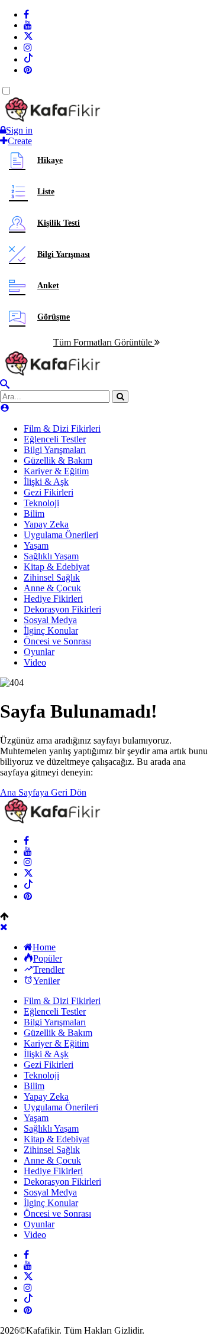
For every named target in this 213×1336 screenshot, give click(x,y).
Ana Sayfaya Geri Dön (43, 792)
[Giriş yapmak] (4, 408)
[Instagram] (28, 48)
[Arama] (4, 385)
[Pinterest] (28, 70)
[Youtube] (28, 25)
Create (20, 141)
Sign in (19, 130)
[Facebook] (26, 14)
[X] (28, 37)
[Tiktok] (28, 59)
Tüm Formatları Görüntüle (103, 342)
